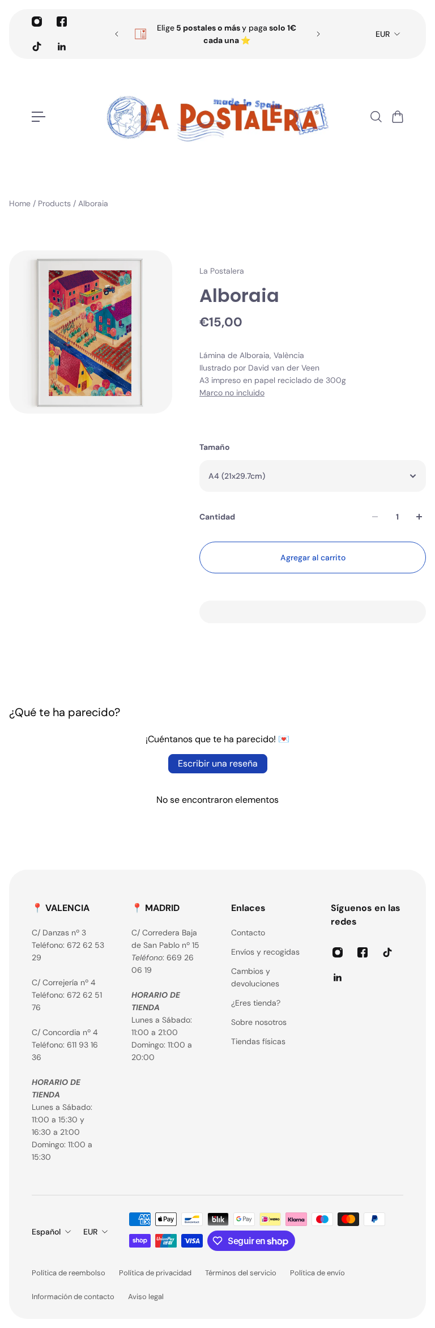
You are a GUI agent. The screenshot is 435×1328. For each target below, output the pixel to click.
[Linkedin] (61, 46)
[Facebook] (61, 21)
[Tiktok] (36, 46)
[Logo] (217, 117)
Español (46, 1232)
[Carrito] (397, 116)
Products (55, 203)
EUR (383, 34)
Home (21, 203)
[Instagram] (36, 21)
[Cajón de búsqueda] (375, 116)
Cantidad (217, 517)
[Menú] (38, 116)
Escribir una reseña (218, 763)
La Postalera (221, 271)
